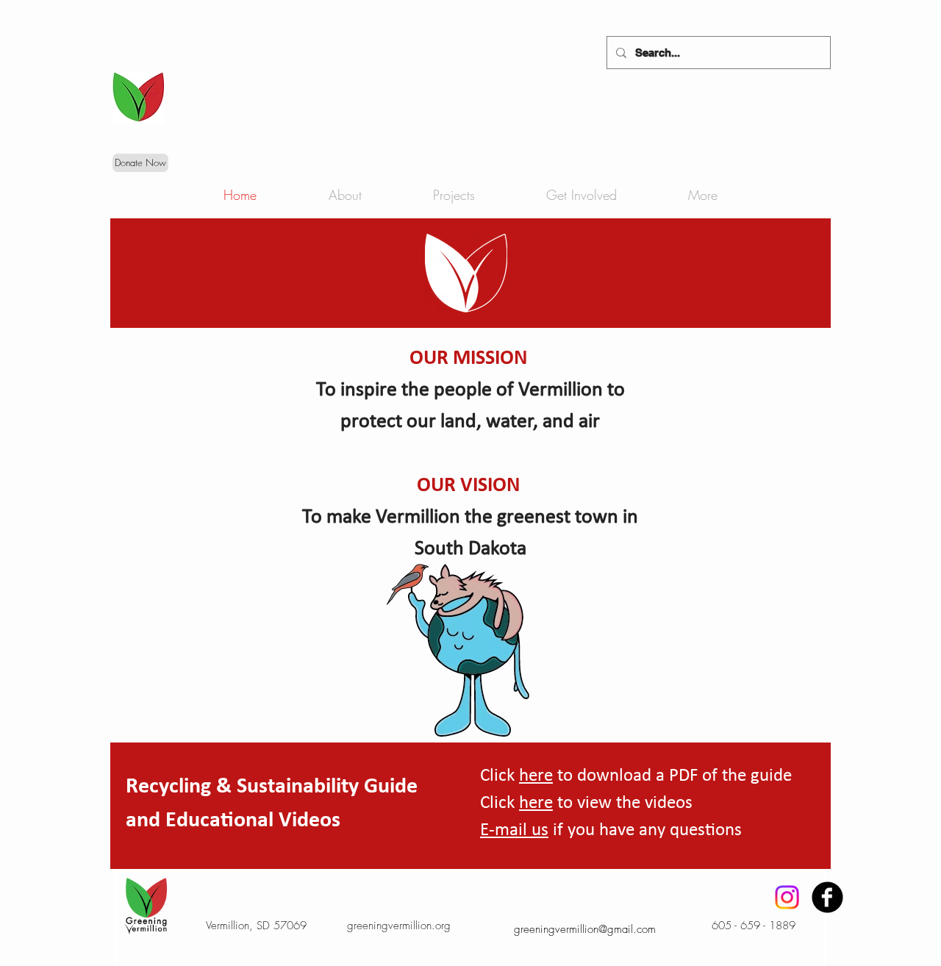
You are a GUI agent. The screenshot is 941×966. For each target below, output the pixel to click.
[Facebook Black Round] (827, 897)
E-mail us (514, 830)
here (536, 776)
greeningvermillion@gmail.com (585, 929)
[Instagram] (787, 897)
